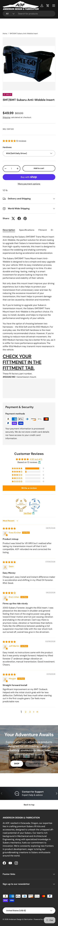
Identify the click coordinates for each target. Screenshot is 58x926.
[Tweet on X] (13, 218)
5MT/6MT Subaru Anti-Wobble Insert (24, 33)
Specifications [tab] (26, 230)
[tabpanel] (29, 316)
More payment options (29, 183)
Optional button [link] (36, 763)
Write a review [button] (29, 488)
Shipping (6, 117)
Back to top (29, 804)
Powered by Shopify (41, 919)
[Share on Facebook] (19, 218)
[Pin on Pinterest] (25, 218)
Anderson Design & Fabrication (21, 919)
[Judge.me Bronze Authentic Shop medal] (21, 504)
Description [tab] (9, 230)
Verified (27, 513)
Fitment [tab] (42, 230)
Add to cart (39, 168)
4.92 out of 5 (36, 459)
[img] (9, 528)
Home (5, 33)
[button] (48, 6)
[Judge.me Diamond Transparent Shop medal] (34, 504)
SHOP (16, 763)
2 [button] (25, 711)
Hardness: (7, 147)
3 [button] (29, 711)
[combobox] (29, 14)
